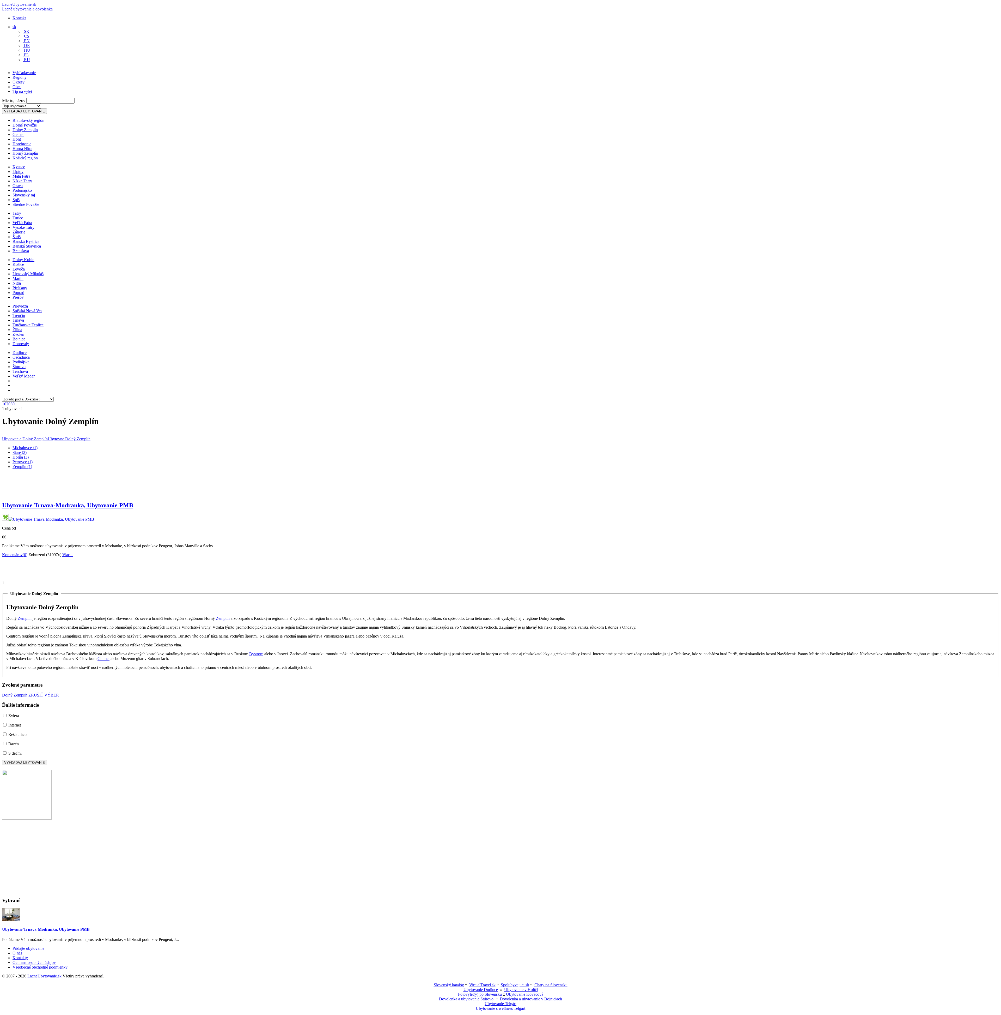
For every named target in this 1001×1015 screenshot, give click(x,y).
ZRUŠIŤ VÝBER (43, 695)
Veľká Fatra (22, 222)
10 (4, 404)
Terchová (20, 371)
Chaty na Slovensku (550, 985)
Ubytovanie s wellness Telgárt (500, 1008)
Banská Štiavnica (27, 246)
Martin (18, 278)
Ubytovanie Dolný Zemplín (25, 439)
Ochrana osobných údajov (34, 962)
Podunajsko (22, 190)
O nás (17, 953)
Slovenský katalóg (449, 985)
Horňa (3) (21, 457)
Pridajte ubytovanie (28, 948)
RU (26, 59)
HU (26, 50)
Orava (18, 185)
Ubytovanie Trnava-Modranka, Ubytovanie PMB (67, 505)
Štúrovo (19, 366)
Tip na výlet (22, 91)
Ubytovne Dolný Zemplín (69, 439)
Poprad (18, 292)
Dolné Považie (25, 125)
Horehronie (22, 144)
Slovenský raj (24, 195)
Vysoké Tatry (23, 227)
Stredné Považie (26, 204)
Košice (18, 264)
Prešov (18, 297)
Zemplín (25, 618)
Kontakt (19, 18)
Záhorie (19, 232)
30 (12, 404)
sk (14, 27)
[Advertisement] (63, 77)
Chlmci (103, 658)
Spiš (16, 199)
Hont (17, 139)
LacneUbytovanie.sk (27, 6)
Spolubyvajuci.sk (515, 985)
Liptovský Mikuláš (28, 274)
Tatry (17, 213)
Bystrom (256, 654)
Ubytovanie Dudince (480, 989)
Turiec (18, 218)
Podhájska (21, 362)
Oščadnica (21, 357)
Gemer (18, 134)
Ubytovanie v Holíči (521, 989)
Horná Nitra (22, 148)
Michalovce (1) (25, 448)
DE (26, 45)
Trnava (18, 320)
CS (26, 36)
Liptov (18, 171)
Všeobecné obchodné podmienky (40, 967)
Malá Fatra (21, 176)
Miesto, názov (13, 100)
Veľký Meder (24, 376)
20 (8, 404)
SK (26, 31)
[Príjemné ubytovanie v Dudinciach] (27, 818)
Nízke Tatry (22, 181)
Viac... (67, 554)
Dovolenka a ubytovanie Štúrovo (466, 999)
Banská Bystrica (26, 241)
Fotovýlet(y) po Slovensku (480, 994)
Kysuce (19, 167)
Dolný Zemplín (25, 130)
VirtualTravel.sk (482, 985)
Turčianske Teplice (28, 325)
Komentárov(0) (14, 554)
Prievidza (20, 306)
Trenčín (19, 315)
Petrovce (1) (23, 462)
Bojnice (19, 339)
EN (26, 41)
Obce (17, 87)
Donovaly (21, 343)
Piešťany (20, 288)
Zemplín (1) (22, 466)
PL (26, 55)
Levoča (19, 269)
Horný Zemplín (25, 153)
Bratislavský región (28, 120)
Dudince (20, 352)
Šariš (17, 237)
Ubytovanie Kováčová (524, 994)
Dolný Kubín (23, 259)
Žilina (17, 329)
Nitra (17, 283)
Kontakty (20, 958)
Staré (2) (20, 452)
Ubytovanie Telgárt (500, 1003)
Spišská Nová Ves (27, 311)
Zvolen (18, 334)
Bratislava (21, 251)
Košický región (25, 158)
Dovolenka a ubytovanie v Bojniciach (531, 999)
